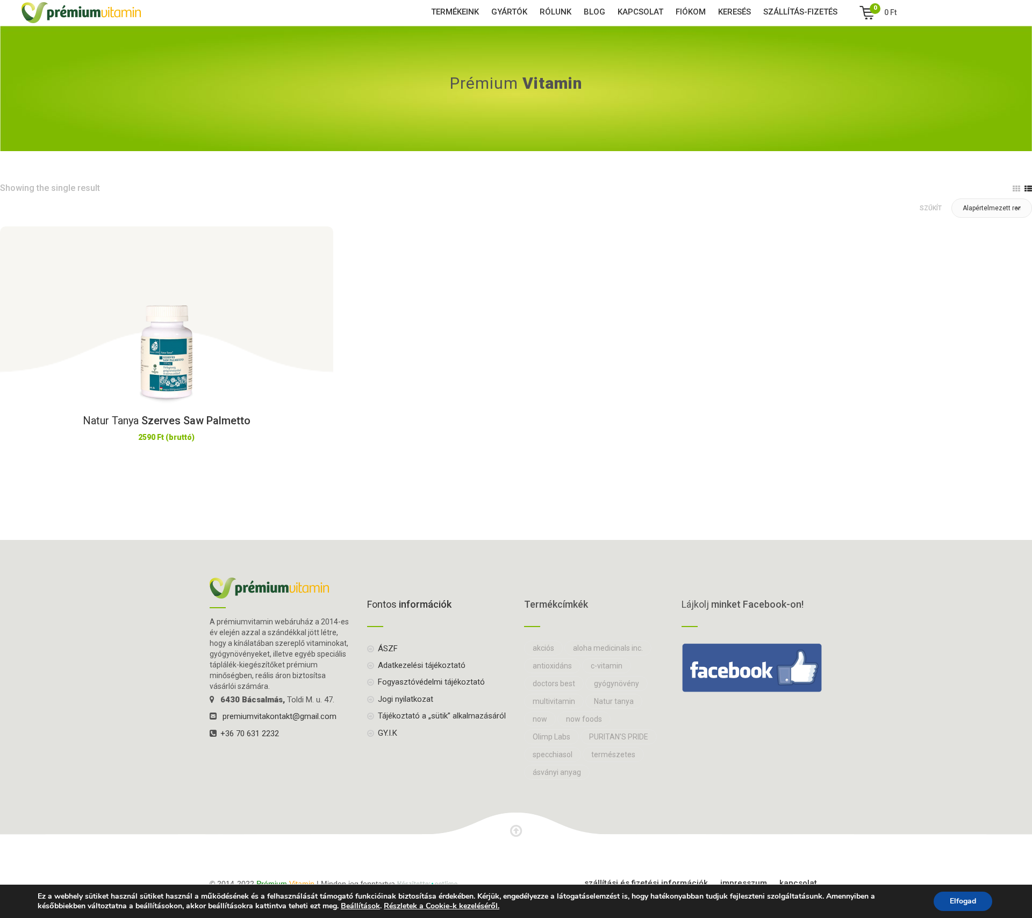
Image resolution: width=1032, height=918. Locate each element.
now (540, 719)
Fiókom (691, 12)
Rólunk (555, 12)
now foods (584, 719)
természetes (613, 754)
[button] (991, 208)
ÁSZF (388, 648)
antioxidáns (552, 665)
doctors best (554, 683)
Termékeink (455, 12)
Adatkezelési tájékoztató (421, 665)
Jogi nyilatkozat (405, 699)
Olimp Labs (551, 736)
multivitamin (554, 701)
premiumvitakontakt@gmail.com (279, 716)
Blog (594, 12)
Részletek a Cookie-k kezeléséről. (441, 906)
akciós (543, 648)
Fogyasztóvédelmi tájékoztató (431, 682)
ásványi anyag (557, 772)
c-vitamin (606, 665)
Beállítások (360, 906)
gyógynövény (616, 683)
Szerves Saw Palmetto (166, 420)
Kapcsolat (640, 12)
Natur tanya (614, 701)
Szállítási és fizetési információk (646, 883)
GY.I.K (387, 733)
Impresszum (743, 883)
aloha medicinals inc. (608, 648)
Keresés (734, 12)
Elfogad (963, 901)
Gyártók (509, 12)
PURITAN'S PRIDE (618, 736)
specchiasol (552, 754)
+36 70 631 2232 (249, 733)
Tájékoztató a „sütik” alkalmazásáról (442, 716)
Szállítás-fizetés (800, 12)
